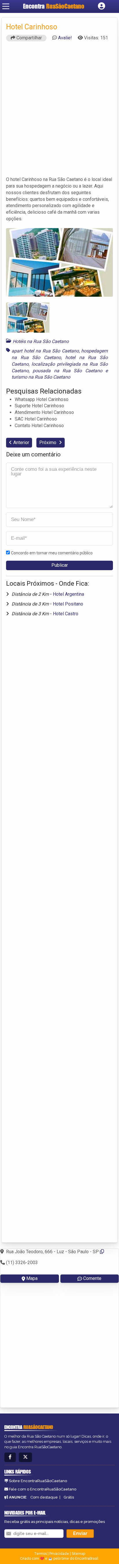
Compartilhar (28, 38)
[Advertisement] (59, 111)
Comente (92, 1278)
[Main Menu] (6, 6)
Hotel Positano (68, 604)
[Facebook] (10, 1457)
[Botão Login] (101, 6)
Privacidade (59, 1554)
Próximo (48, 442)
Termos (40, 1554)
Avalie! (65, 38)
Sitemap (78, 1554)
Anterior (21, 442)
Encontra (53, 6)
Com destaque (44, 1497)
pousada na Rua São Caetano (67, 370)
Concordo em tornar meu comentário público (52, 553)
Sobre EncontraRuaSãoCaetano (38, 1481)
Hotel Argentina (68, 594)
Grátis (69, 1497)
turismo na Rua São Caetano (41, 377)
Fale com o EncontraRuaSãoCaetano (42, 1489)
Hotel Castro (65, 613)
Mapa (32, 1278)
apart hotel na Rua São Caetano (45, 351)
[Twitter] (25, 1457)
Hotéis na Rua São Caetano (41, 341)
